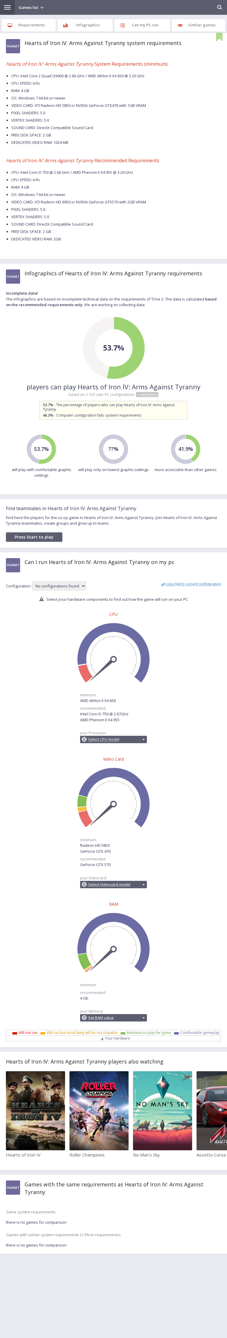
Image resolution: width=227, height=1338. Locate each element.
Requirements (31, 25)
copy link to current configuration (193, 584)
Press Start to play (34, 537)
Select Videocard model (109, 884)
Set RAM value (101, 1017)
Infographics (88, 25)
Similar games (201, 25)
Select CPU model (103, 739)
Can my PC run (145, 25)
